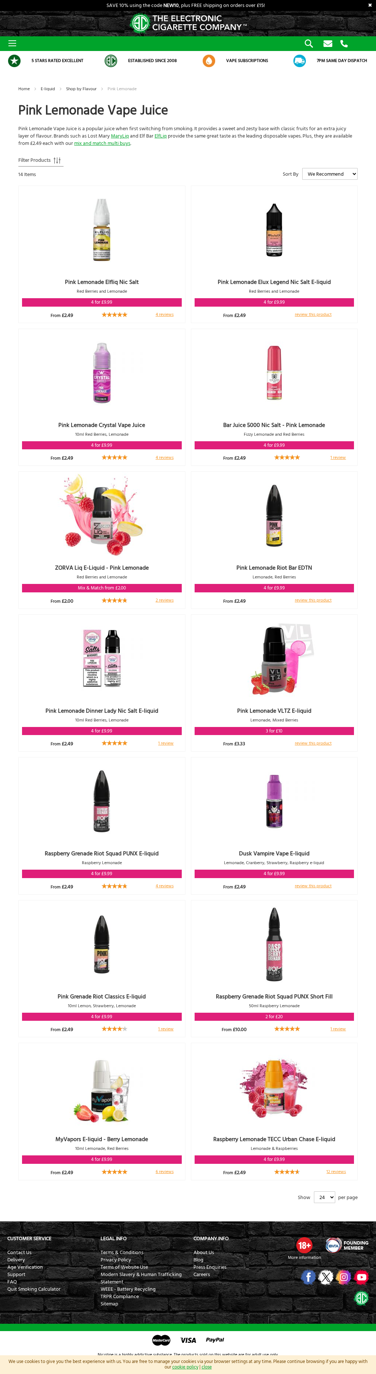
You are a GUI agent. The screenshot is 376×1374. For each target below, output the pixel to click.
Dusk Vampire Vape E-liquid (274, 853)
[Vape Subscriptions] (209, 61)
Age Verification (25, 1267)
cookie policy (185, 1367)
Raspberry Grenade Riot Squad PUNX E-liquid (102, 853)
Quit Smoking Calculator (34, 1289)
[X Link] (325, 1277)
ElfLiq (161, 136)
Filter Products (34, 160)
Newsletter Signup (328, 44)
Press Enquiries (210, 1267)
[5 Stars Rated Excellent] (14, 61)
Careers (202, 1274)
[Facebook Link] (307, 1277)
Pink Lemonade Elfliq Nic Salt (102, 282)
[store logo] (188, 23)
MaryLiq (120, 136)
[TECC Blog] (360, 1298)
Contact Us (19, 1252)
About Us (204, 1252)
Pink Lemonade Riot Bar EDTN (274, 568)
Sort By (291, 174)
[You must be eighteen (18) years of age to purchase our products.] (304, 1245)
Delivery (16, 1260)
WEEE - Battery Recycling (128, 1289)
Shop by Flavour (82, 89)
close (207, 1367)
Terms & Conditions (122, 1252)
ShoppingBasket (358, 42)
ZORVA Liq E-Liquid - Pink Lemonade (102, 568)
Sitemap (109, 1304)
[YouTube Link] (360, 1277)
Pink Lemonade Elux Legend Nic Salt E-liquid (274, 282)
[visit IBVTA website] (347, 1245)
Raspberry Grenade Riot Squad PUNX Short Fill (274, 997)
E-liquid (48, 89)
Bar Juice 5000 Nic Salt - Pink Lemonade (274, 425)
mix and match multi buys (102, 143)
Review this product (313, 314)
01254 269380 (344, 44)
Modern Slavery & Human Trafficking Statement (141, 1278)
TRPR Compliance (120, 1296)
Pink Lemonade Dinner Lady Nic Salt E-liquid (102, 711)
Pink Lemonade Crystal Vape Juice (101, 425)
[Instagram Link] (343, 1277)
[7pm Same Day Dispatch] (299, 61)
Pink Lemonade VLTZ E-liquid (274, 711)
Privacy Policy (116, 1260)
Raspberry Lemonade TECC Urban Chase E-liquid (274, 1139)
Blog (198, 1260)
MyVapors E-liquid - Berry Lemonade (101, 1139)
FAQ (12, 1282)
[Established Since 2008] (111, 61)
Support (16, 1274)
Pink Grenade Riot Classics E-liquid (102, 997)
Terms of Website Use (124, 1267)
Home (24, 89)
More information (304, 1257)
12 (336, 1172)
